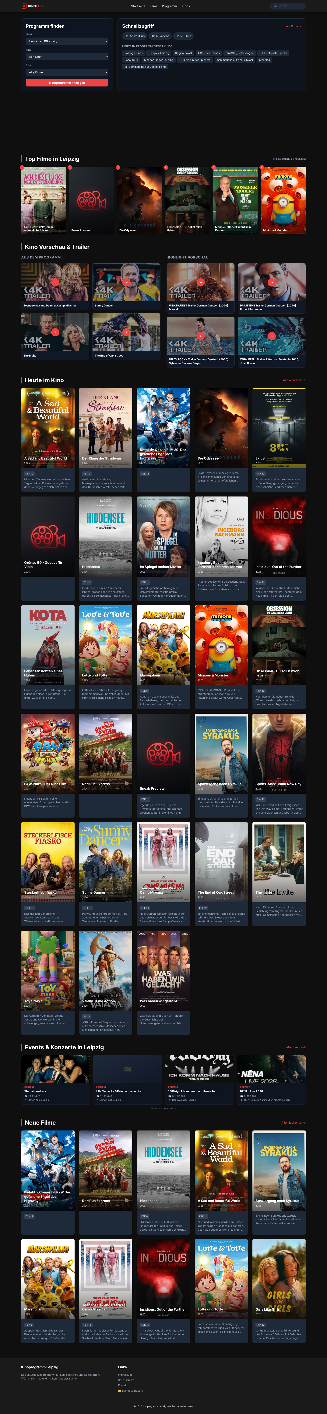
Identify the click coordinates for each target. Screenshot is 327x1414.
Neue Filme (183, 36)
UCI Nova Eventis (209, 53)
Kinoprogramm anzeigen (67, 83)
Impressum (125, 1374)
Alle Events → (296, 1047)
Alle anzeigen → (294, 380)
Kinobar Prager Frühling (158, 59)
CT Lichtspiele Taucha (273, 53)
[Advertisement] (163, 119)
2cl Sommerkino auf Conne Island (145, 66)
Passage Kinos (133, 53)
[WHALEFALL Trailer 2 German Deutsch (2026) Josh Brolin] (272, 336)
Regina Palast (183, 53)
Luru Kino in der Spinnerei (195, 59)
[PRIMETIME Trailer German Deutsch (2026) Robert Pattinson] (272, 282)
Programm (169, 6)
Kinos (185, 6)
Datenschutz (126, 1380)
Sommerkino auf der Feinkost (235, 59)
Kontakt (123, 1385)
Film (28, 65)
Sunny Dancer (104, 305)
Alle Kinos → (293, 26)
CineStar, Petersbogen (240, 53)
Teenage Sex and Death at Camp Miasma (50, 305)
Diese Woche (160, 36)
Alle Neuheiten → (293, 1122)
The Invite (30, 355)
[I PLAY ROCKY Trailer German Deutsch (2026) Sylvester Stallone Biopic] (200, 336)
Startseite (138, 6)
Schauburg (131, 59)
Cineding (264, 59)
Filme (153, 6)
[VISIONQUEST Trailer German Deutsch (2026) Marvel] (200, 282)
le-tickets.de (169, 1108)
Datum (30, 34)
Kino (28, 49)
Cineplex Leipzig (159, 53)
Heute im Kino (135, 36)
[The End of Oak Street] (126, 332)
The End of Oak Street (109, 355)
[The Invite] (55, 332)
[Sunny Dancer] (126, 282)
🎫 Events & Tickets (130, 1390)
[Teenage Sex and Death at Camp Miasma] (55, 282)
